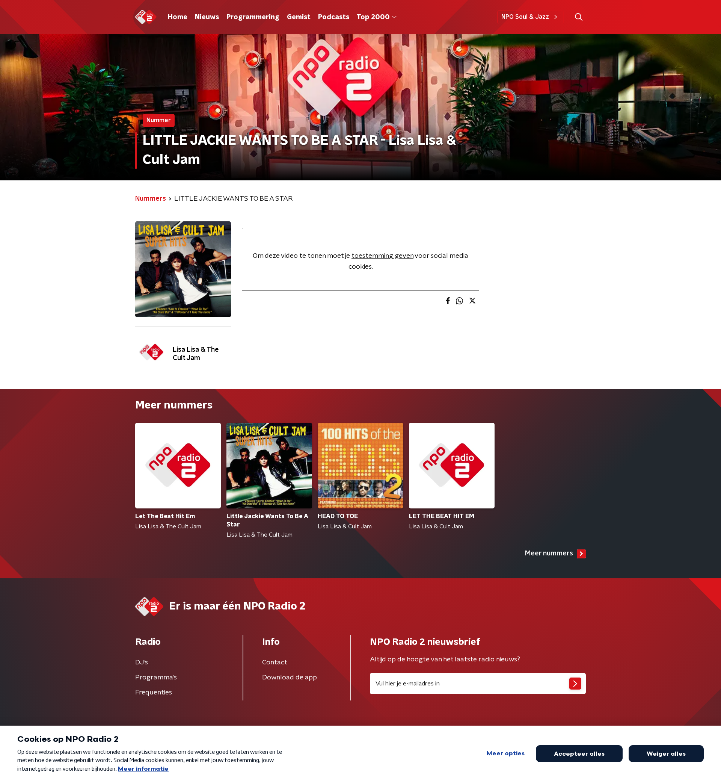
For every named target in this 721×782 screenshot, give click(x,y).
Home (177, 17)
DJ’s (141, 662)
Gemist (299, 17)
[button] (578, 17)
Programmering (252, 17)
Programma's (156, 677)
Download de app (289, 677)
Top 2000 (373, 17)
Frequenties (153, 692)
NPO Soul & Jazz (525, 17)
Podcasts (333, 17)
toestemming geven (382, 256)
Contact (274, 662)
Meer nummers (549, 553)
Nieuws (207, 17)
